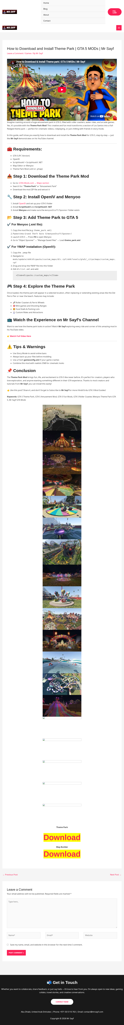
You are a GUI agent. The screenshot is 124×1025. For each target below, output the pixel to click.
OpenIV (22, 203)
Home (46, 3)
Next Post (115, 874)
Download (62, 837)
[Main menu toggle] (119, 27)
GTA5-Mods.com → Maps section (34, 183)
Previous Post (10, 874)
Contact (46, 20)
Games (28, 53)
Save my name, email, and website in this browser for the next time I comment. (46, 944)
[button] (115, 12)
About (46, 14)
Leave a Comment (15, 53)
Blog (45, 9)
